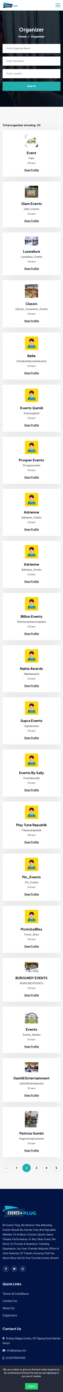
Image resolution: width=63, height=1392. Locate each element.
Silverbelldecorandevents (31, 361)
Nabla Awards (31, 668)
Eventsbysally (31, 778)
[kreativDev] (31, 140)
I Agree (31, 1386)
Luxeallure (31, 251)
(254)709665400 (16, 1357)
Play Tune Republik (31, 825)
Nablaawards (31, 674)
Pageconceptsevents (31, 1138)
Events (31, 1029)
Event (31, 153)
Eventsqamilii (31, 413)
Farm (31, 158)
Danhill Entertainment (32, 1078)
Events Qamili (31, 408)
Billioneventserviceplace (31, 621)
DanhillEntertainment (31, 1083)
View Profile (31, 170)
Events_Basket (31, 1034)
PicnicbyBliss (31, 929)
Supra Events (31, 720)
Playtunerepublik (31, 830)
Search (31, 86)
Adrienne (31, 512)
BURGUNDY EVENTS (31, 978)
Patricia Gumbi (31, 1133)
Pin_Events (31, 877)
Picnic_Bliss (31, 934)
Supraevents (31, 726)
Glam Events (31, 203)
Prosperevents (31, 465)
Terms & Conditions (16, 1293)
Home (22, 36)
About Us (9, 1308)
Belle (31, 356)
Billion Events (32, 616)
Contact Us (10, 1301)
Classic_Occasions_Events (31, 309)
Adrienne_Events (31, 517)
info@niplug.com (16, 1350)
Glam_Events (31, 209)
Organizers (10, 1315)
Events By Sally (31, 773)
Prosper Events (31, 460)
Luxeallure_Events (31, 256)
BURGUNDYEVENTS (31, 983)
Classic (31, 303)
